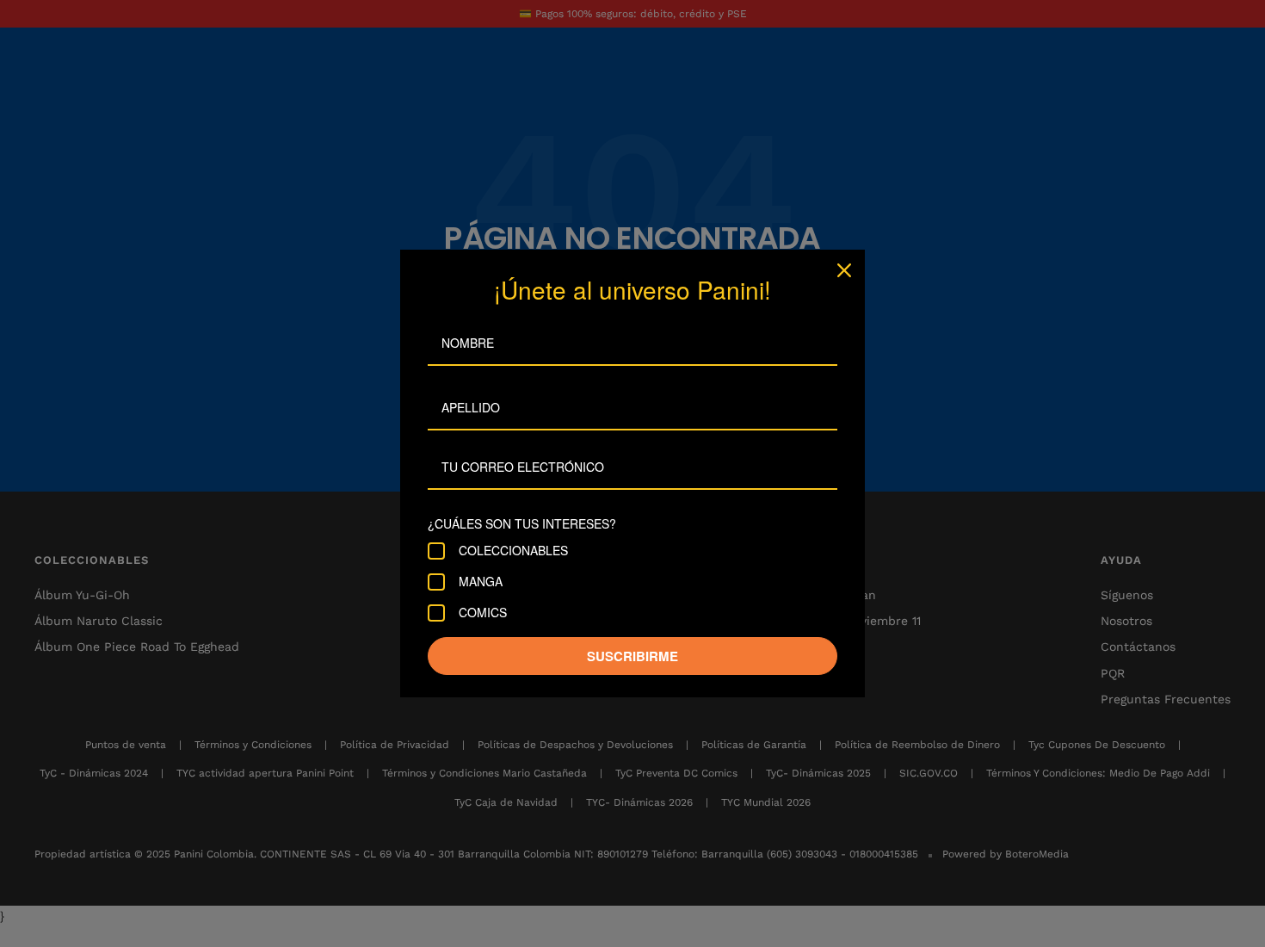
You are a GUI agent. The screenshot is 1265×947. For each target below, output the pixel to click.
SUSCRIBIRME (632, 656)
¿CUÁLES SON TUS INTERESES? (522, 523)
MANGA (481, 582)
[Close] (844, 270)
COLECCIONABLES (513, 551)
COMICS (483, 613)
